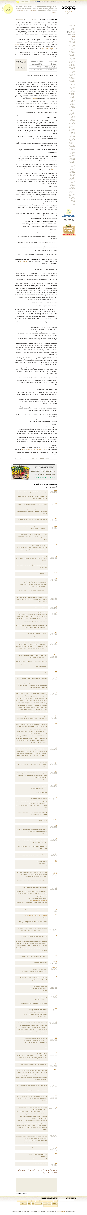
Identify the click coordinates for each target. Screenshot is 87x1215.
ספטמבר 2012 (72, 113)
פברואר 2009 (72, 172)
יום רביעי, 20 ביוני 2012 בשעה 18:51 (53, 957)
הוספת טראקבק (44, 458)
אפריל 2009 (72, 169)
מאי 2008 (73, 184)
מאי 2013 (73, 103)
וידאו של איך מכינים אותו (48, 48)
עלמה (55, 606)
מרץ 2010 (73, 155)
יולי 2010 (73, 149)
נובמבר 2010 (72, 143)
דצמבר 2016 (72, 51)
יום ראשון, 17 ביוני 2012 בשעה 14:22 (53, 911)
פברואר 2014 (72, 90)
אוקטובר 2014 (72, 80)
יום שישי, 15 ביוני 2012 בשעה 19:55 (53, 855)
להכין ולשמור (72, 31)
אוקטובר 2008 (72, 177)
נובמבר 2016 (72, 52)
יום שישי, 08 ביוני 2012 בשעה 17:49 (53, 694)
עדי (56, 935)
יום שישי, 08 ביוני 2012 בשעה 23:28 (53, 749)
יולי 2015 (73, 68)
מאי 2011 (73, 135)
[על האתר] (48, 2)
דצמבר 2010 (72, 142)
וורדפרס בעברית (61, 1211)
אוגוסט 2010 (72, 148)
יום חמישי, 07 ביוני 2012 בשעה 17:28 (53, 535)
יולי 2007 (73, 198)
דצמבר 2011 (72, 126)
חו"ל (74, 28)
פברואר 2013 (72, 107)
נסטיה (55, 1163)
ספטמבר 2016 (72, 55)
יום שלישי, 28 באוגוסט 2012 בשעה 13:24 (53, 1040)
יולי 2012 (73, 116)
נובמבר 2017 (72, 44)
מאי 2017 (73, 48)
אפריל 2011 (72, 136)
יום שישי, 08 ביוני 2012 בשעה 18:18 (53, 718)
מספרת (17, 44)
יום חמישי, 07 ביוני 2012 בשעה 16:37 (53, 505)
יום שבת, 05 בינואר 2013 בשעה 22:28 (53, 1072)
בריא (26, 1203)
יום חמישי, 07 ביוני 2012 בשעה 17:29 (53, 547)
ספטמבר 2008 (72, 178)
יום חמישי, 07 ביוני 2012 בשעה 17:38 (53, 574)
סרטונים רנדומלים (23, 261)
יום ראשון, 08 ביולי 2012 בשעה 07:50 (53, 978)
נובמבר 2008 (72, 175)
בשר (34, 1201)
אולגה (55, 572)
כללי (74, 29)
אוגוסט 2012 (72, 114)
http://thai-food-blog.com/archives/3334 (38, 900)
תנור (45, 1206)
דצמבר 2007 (72, 191)
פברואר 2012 (72, 123)
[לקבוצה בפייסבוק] (37, 2)
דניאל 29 (53, 169)
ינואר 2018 (72, 42)
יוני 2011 (73, 133)
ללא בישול (43, 1201)
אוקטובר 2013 (72, 96)
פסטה (29, 1201)
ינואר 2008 (72, 190)
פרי (33, 1203)
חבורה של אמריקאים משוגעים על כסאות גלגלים (34, 449)
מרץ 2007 (73, 204)
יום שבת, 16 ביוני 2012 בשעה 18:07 (53, 875)
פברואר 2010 (72, 156)
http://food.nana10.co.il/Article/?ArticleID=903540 (36, 915)
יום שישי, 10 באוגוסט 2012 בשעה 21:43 (53, 1023)
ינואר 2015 (72, 75)
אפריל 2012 (72, 120)
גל (56, 556)
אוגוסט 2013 (72, 99)
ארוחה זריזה (72, 25)
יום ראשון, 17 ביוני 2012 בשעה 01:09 (53, 889)
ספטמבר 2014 (72, 81)
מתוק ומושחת (72, 32)
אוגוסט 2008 (72, 180)
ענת (56, 1153)
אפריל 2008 (72, 185)
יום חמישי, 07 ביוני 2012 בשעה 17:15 (53, 528)
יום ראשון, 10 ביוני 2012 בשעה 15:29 (53, 786)
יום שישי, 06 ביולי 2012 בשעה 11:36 (53, 969)
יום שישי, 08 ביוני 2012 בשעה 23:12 (53, 725)
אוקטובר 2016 (72, 54)
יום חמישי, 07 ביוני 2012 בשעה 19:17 (53, 608)
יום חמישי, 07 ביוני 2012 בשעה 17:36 (53, 558)
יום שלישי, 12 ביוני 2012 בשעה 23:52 (53, 821)
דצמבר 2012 (72, 110)
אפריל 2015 (72, 73)
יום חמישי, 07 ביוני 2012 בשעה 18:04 (53, 580)
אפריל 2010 (72, 154)
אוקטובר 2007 (72, 194)
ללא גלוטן (54, 1203)
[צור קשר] (43, 2)
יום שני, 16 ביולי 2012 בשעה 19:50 (53, 997)
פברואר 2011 (72, 139)
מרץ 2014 (73, 88)
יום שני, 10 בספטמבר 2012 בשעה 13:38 (53, 1055)
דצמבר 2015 (72, 62)
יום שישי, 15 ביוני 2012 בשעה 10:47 (53, 840)
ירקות (49, 1206)
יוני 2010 (73, 151)
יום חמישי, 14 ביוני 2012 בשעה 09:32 (53, 827)
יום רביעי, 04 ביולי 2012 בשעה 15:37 (53, 963)
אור (56, 612)
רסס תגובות (34, 458)
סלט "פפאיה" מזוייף (51, 19)
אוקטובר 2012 (72, 112)
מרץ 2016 (73, 60)
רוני (56, 1107)
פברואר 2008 (72, 188)
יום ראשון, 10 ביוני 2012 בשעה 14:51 (53, 773)
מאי (56, 1038)
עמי (56, 838)
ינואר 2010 (72, 158)
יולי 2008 (73, 181)
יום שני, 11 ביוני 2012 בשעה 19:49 (53, 799)
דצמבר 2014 (72, 77)
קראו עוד (33, 11)
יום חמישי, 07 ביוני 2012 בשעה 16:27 (53, 492)
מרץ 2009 (73, 171)
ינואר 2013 (72, 109)
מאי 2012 (73, 119)
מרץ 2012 (73, 122)
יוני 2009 (73, 167)
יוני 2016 (73, 57)
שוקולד (40, 1203)
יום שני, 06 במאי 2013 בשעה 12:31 (53, 1109)
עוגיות (49, 1203)
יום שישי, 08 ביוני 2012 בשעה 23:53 (53, 764)
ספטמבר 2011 (72, 129)
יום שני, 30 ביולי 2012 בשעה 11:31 (53, 1010)
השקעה (73, 27)
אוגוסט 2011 (72, 130)
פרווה (55, 1201)
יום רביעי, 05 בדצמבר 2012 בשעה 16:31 (53, 1066)
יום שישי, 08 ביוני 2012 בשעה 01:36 (53, 657)
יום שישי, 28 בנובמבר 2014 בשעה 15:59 (53, 1136)
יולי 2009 (73, 165)
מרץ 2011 (73, 138)
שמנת (37, 1201)
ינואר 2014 (72, 91)
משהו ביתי (20, 1201)
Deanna (55, 961)
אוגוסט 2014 (72, 83)
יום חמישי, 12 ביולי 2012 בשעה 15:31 (53, 988)
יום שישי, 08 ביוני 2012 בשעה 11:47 (53, 679)
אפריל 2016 (72, 58)
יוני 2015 (73, 70)
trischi (55, 490)
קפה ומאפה (72, 34)
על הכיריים (54, 1206)
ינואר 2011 (72, 141)
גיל (56, 887)
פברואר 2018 (72, 41)
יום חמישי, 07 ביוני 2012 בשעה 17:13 (53, 520)
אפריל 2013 (72, 104)
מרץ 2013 (73, 106)
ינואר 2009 (72, 174)
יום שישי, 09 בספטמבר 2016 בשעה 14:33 (53, 1149)
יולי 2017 (73, 47)
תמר (56, 518)
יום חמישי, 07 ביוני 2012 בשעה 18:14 (53, 599)
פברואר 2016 (72, 61)
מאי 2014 (73, 86)
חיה (56, 861)
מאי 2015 (73, 71)
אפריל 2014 (72, 87)
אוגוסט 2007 (72, 197)
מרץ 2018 (73, 39)
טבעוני (45, 1203)
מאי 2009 (73, 168)
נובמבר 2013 (72, 94)
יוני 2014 (73, 84)
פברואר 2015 (72, 74)
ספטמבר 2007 (72, 195)
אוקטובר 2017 (72, 45)
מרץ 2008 (73, 187)
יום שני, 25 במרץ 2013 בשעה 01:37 (53, 1086)
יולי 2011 (73, 132)
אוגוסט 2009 (72, 164)
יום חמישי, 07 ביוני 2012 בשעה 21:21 (53, 634)
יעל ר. (55, 545)
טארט (25, 1201)
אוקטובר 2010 (72, 145)
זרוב (56, 533)
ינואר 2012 (72, 125)
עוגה (22, 1203)
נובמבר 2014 (72, 78)
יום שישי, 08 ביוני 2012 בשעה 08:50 (53, 674)
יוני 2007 (73, 200)
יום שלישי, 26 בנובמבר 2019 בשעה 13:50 (53, 1165)
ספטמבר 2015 (72, 67)
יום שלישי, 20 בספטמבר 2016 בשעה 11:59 (53, 1156)
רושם (29, 1203)
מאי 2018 (73, 38)
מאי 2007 (73, 201)
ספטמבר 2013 (72, 97)
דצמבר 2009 (72, 159)
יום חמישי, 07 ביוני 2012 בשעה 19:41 (53, 614)
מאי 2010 (73, 152)
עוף (36, 1203)
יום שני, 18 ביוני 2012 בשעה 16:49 (53, 930)
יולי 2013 (73, 100)
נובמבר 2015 (72, 64)
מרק (52, 1201)
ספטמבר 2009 (72, 162)
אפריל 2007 (72, 203)
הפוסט (35, 98)
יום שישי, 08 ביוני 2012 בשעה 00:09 (53, 644)
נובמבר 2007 (72, 193)
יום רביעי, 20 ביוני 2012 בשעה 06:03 (53, 937)
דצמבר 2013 (72, 93)
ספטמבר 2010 (72, 146)
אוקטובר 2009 (72, 161)
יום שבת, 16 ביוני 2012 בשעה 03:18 (53, 863)
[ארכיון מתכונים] (54, 2)
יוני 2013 (73, 101)
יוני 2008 (73, 182)
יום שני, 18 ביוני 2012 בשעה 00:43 (53, 917)
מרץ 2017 (73, 49)
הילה (56, 716)
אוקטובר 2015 (72, 65)
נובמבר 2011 (72, 127)
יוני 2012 (73, 117)
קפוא (48, 1201)
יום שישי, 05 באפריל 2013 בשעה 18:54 (53, 1098)
